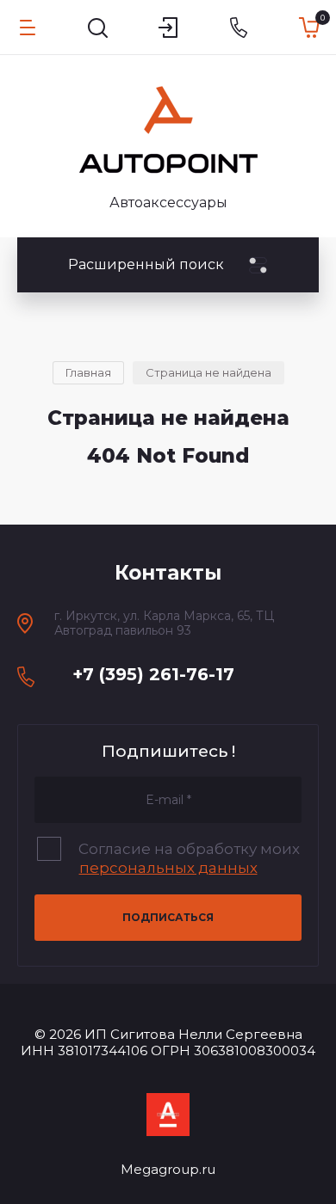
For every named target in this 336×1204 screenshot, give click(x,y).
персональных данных (168, 867)
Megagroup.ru (168, 1169)
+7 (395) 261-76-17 (153, 674)
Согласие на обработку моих (189, 857)
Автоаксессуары (168, 202)
